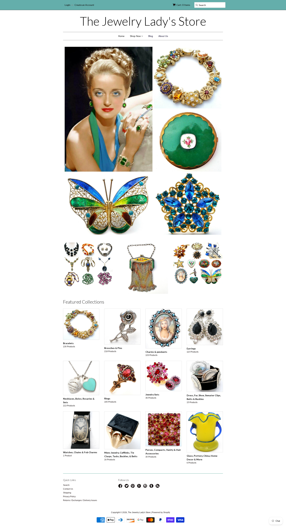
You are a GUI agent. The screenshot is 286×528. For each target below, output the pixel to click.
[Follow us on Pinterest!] (133, 426)
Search (66, 424)
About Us (163, 36)
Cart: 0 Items (183, 4)
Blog (150, 36)
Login (67, 4)
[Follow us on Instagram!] (145, 426)
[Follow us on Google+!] (139, 426)
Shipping (67, 432)
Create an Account (84, 4)
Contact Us (68, 428)
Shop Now (135, 36)
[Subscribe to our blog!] (158, 426)
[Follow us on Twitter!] (127, 426)
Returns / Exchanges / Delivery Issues (80, 439)
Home (121, 36)
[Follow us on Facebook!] (120, 426)
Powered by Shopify (161, 451)
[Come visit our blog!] (151, 426)
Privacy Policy (69, 435)
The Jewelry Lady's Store (143, 21)
